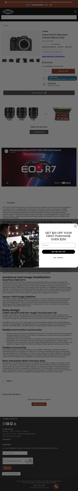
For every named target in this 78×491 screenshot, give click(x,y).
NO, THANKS (58, 257)
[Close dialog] (75, 226)
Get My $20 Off (58, 252)
